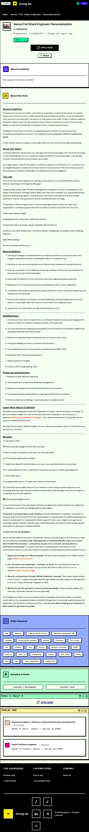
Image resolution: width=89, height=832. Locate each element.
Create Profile (10, 781)
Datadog (8, 640)
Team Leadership (32, 661)
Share (46, 55)
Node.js (22, 654)
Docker (46, 640)
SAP (6, 661)
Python (51, 654)
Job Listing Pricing (41, 781)
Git (6, 647)
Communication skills (37, 633)
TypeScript (50, 661)
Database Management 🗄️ (64, 633)
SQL (16, 661)
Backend (18, 633)
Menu (7, 3)
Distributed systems (27, 640)
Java (30, 647)
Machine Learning (59, 647)
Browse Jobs (9, 775)
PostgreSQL (36, 654)
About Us (67, 775)
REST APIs (65, 654)
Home (5, 14)
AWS (6, 633)
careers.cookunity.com (22, 558)
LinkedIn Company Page (24, 570)
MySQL (75, 647)
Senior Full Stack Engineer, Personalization (35, 14)
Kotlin (42, 647)
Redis (78, 654)
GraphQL (18, 647)
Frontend (59, 640)
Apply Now (47, 47)
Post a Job (38, 775)
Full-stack (74, 640)
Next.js (8, 654)
